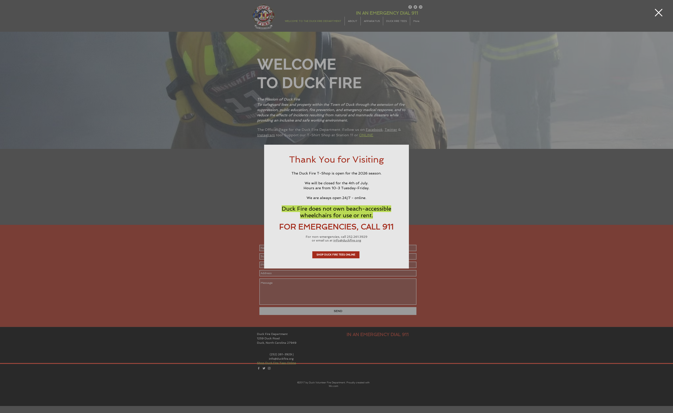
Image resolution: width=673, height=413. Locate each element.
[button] (658, 12)
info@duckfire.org (347, 240)
